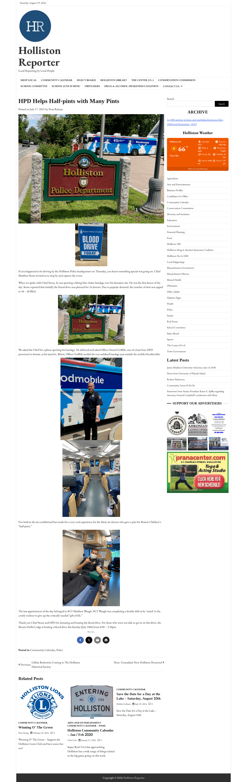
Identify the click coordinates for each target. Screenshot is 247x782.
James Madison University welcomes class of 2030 (191, 367)
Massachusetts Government (180, 267)
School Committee (34, 86)
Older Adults (173, 291)
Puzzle (170, 315)
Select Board (86, 80)
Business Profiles (175, 190)
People (170, 303)
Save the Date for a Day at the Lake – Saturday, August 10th (138, 696)
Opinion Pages (174, 297)
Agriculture (172, 178)
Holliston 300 (174, 244)
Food (102, 726)
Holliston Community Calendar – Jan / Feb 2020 (90, 732)
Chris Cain (72, 740)
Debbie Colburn (123, 703)
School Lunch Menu (66, 86)
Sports (170, 339)
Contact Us (171, 86)
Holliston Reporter (39, 56)
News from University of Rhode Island (186, 373)
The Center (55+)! (176, 345)
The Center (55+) (142, 80)
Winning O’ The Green (35, 727)
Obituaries (92, 86)
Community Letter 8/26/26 (181, 385)
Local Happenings (176, 262)
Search (170, 99)
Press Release (56, 109)
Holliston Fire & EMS (177, 256)
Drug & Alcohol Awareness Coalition (131, 86)
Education (172, 220)
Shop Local (29, 80)
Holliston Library (113, 80)
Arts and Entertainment (84, 723)
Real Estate (172, 321)
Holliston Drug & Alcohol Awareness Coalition (190, 250)
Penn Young (23, 732)
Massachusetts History (178, 273)
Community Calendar (56, 80)
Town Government (176, 351)
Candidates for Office (177, 196)
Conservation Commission (176, 80)
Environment (173, 226)
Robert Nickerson (176, 379)
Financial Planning (176, 232)
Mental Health (174, 279)
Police (59, 650)
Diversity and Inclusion (178, 214)
